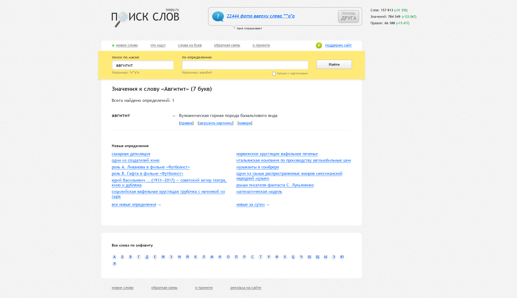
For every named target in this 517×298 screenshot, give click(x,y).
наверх (245, 123)
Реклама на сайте (245, 288)
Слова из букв (190, 45)
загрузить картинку (215, 123)
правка (186, 123)
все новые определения (134, 204)
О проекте (261, 45)
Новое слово (127, 45)
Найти (334, 64)
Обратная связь (227, 45)
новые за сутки (250, 204)
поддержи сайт (338, 45)
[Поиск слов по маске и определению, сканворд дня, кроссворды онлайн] (145, 17)
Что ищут (158, 45)
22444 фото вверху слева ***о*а (261, 16)
